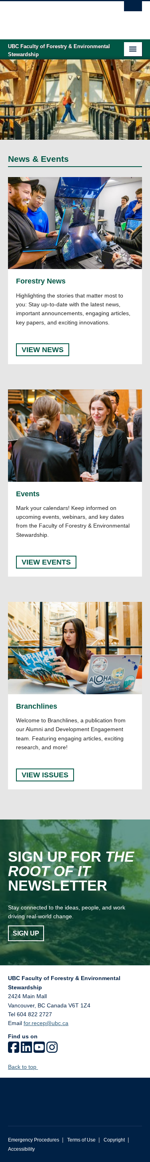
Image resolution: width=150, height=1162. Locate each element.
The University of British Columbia (55, 16)
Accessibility (21, 1149)
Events (28, 494)
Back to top (23, 1067)
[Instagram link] (52, 1050)
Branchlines (36, 706)
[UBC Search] (133, 10)
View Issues (45, 775)
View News (43, 350)
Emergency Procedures (33, 1140)
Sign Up (26, 933)
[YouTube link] (39, 1050)
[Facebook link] (13, 1050)
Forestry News (41, 281)
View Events (46, 562)
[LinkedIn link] (26, 1050)
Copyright (114, 1140)
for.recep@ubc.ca (46, 1023)
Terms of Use (81, 1140)
